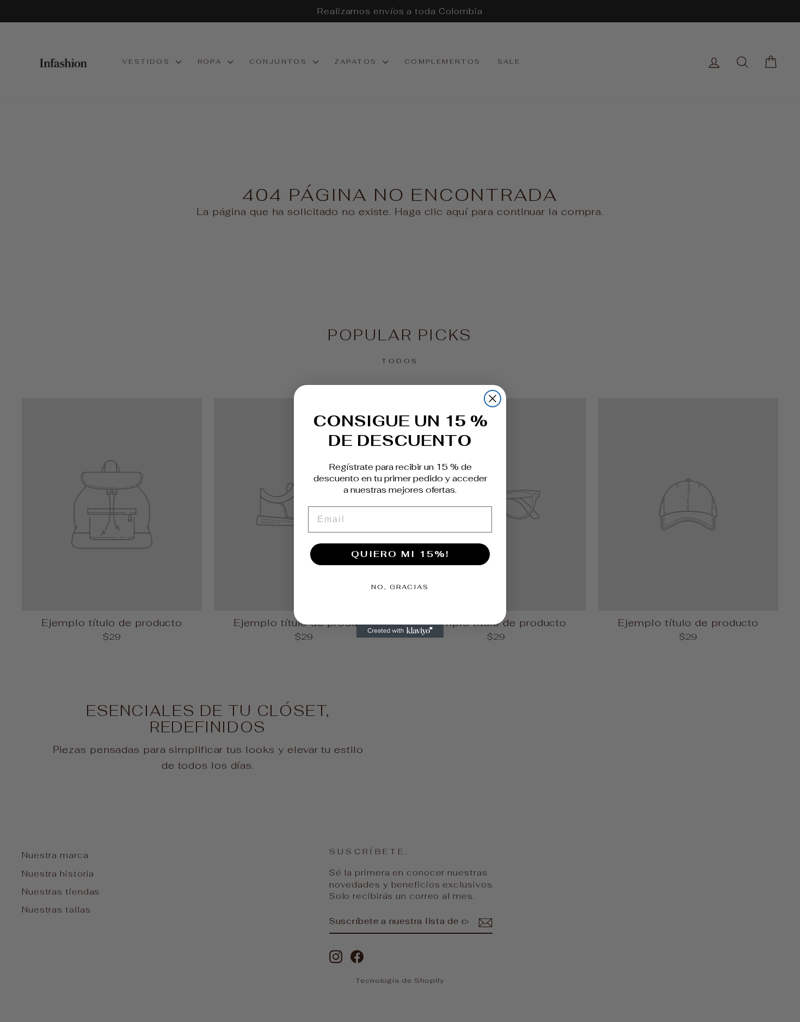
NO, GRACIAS (400, 587)
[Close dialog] (492, 398)
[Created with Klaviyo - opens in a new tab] (400, 631)
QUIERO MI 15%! (400, 554)
